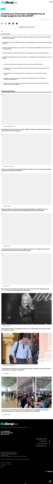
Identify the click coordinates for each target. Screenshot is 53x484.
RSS (2, 467)
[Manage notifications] (50, 481)
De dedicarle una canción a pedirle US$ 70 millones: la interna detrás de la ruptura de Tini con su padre (26, 37)
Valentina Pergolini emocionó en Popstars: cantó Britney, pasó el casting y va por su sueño (27, 57)
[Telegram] (17, 23)
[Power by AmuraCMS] (48, 471)
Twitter (43, 441)
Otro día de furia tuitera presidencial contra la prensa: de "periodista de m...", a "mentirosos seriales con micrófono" (25, 289)
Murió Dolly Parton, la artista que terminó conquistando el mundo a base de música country (27, 43)
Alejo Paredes (7, 414)
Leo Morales (6, 373)
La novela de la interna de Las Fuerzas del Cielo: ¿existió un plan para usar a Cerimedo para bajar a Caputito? (26, 369)
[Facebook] (9, 23)
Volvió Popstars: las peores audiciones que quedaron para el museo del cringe (25, 53)
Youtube (42, 443)
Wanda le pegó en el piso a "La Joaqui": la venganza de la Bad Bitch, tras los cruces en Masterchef (26, 48)
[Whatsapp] (2, 23)
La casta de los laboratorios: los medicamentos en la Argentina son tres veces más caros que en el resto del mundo (25, 249)
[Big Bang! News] (9, 2)
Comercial (3, 465)
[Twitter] (5, 23)
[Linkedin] (13, 23)
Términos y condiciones (6, 464)
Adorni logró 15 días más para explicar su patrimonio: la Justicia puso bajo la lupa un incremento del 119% (26, 169)
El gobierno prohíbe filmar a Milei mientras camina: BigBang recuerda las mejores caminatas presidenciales (24, 79)
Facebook (41, 438)
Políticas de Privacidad (6, 462)
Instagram (41, 445)
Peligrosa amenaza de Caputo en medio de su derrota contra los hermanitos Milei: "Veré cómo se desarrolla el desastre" (26, 84)
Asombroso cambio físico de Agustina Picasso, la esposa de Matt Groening (22, 64)
